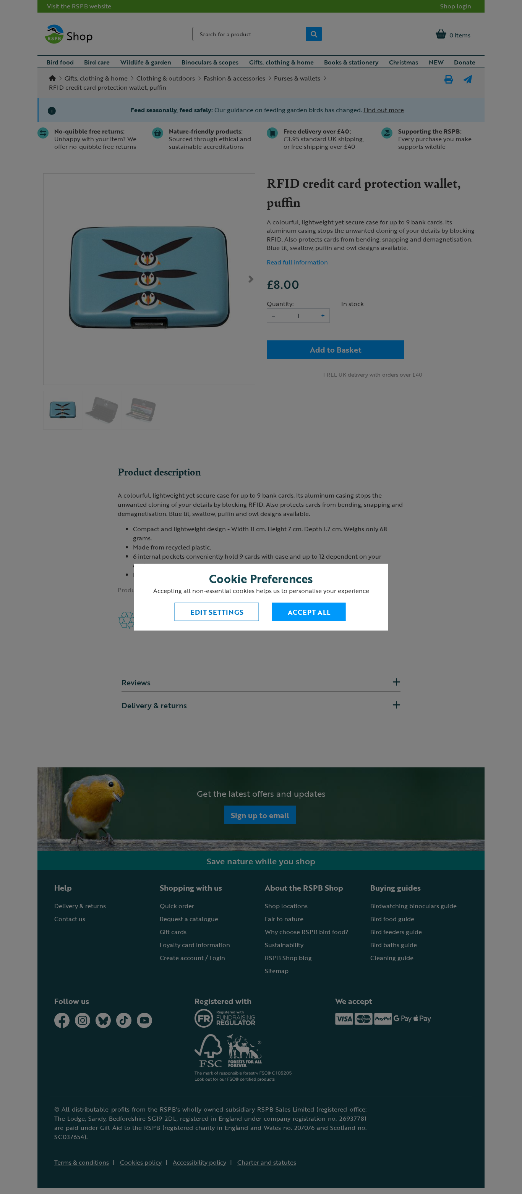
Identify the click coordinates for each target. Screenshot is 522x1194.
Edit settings (216, 612)
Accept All (309, 612)
